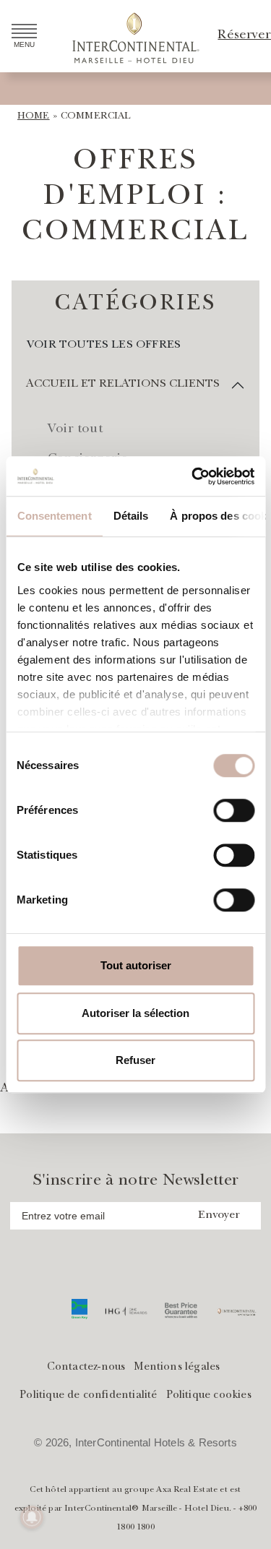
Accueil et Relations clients (123, 384)
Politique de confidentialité (88, 1396)
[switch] (233, 810)
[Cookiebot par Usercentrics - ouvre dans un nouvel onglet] (193, 476)
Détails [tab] (130, 516)
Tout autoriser (135, 965)
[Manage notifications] (31, 1517)
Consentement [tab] (54, 516)
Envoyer (219, 1216)
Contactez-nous (86, 1368)
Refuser (135, 1060)
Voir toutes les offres (104, 345)
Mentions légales (177, 1368)
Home (33, 116)
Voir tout (75, 430)
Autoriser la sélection (135, 1013)
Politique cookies (208, 1396)
